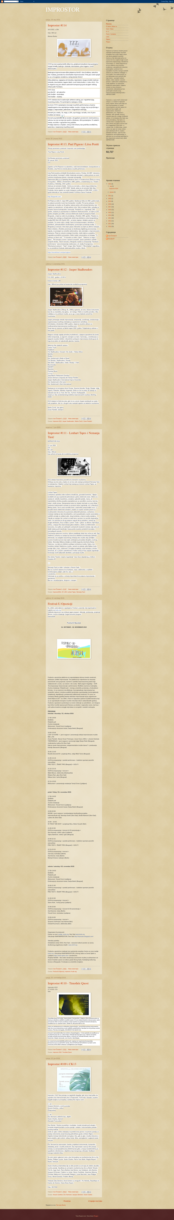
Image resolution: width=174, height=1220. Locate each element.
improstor (67, 971)
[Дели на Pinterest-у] (90, 132)
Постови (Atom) (61, 1205)
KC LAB (64, 592)
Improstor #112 (57, 421)
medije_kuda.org (63, 934)
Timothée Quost (67, 1052)
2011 (109, 223)
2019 (109, 201)
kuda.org (50, 953)
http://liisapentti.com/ (54, 196)
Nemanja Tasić (81, 592)
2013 (109, 218)
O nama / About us (111, 26)
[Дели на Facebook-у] (88, 132)
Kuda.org (74, 971)
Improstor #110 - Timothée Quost (68, 983)
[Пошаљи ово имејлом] (82, 132)
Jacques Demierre (77, 1194)
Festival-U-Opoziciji (60, 604)
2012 (109, 221)
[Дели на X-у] (86, 132)
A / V (107, 31)
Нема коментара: (73, 132)
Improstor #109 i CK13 (62, 1064)
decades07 (111, 239)
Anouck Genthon (58, 1194)
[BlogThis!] (84, 132)
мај (111, 186)
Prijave (108, 42)
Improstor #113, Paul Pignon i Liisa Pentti (73, 144)
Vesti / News (109, 29)
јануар (112, 192)
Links (107, 36)
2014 (109, 215)
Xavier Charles (88, 1194)
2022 (109, 184)
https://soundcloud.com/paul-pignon (59, 252)
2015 (109, 212)
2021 (109, 195)
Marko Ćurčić (79, 421)
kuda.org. (58, 610)
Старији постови (95, 1201)
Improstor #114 (57, 25)
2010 (109, 226)
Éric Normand (67, 1194)
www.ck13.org (72, 945)
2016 (109, 209)
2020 (109, 198)
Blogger (96, 1216)
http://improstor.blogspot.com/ (83, 936)
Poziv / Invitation (111, 34)
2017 (109, 207)
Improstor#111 (57, 592)
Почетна (67, 1201)
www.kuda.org (80, 934)
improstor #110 (57, 1052)
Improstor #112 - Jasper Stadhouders (70, 269)
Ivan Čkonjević (112, 236)
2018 (109, 204)
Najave (108, 39)
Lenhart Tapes (71, 592)
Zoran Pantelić (87, 421)
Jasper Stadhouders (68, 421)
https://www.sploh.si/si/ (61, 955)
